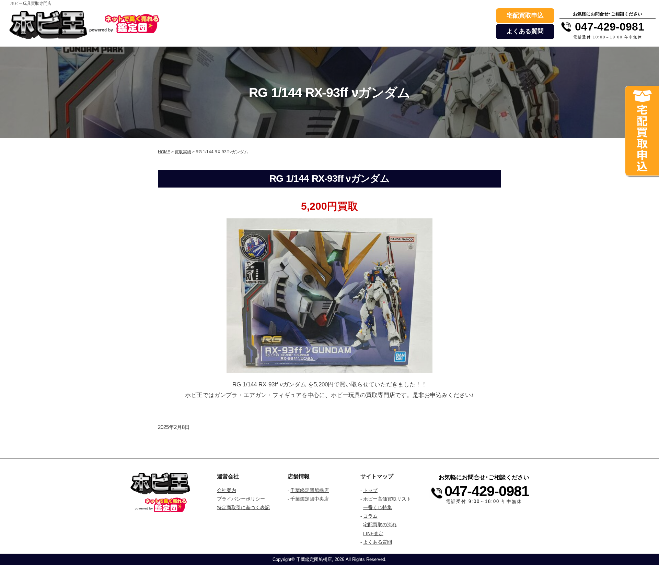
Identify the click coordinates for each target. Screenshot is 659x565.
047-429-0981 (486, 491)
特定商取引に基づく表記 (243, 507)
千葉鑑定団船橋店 (309, 490)
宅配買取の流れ (380, 524)
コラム (370, 516)
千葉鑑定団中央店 (309, 499)
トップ (370, 490)
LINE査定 (373, 533)
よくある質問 (525, 31)
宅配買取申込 (525, 15)
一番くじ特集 (377, 507)
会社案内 (226, 490)
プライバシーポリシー (241, 499)
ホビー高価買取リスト (387, 499)
